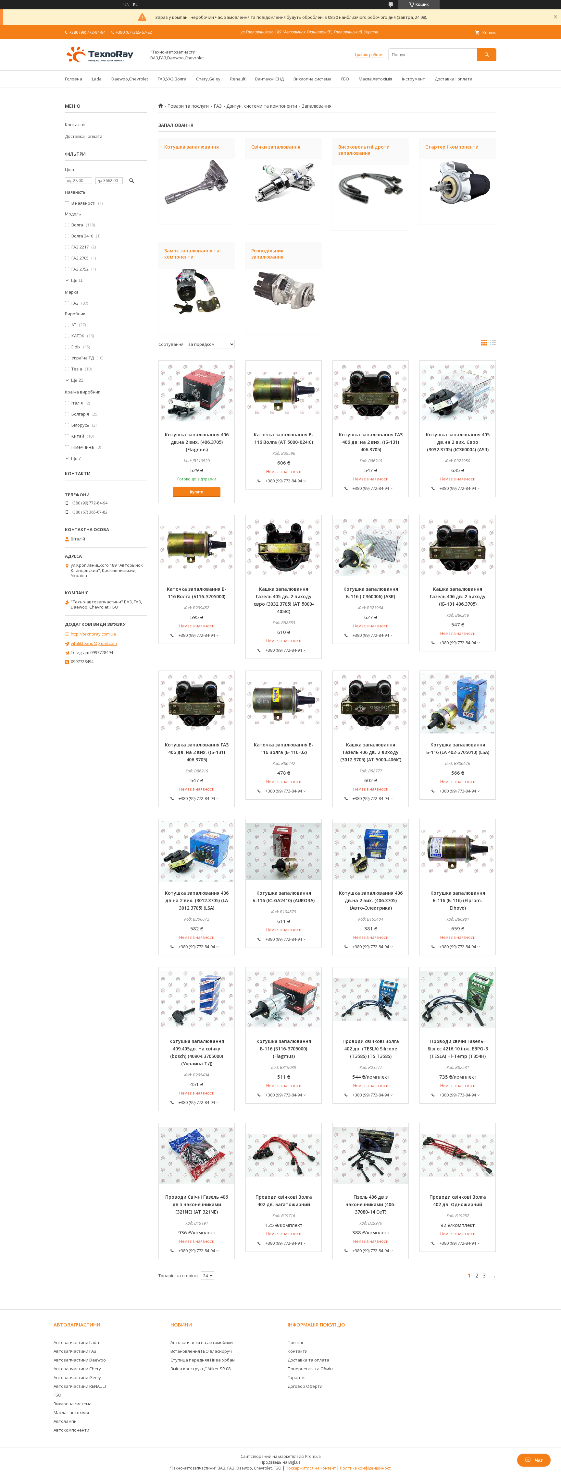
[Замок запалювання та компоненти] (196, 301)
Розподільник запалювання (267, 254)
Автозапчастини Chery (77, 1369)
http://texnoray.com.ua (93, 633)
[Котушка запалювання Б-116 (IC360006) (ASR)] (370, 547)
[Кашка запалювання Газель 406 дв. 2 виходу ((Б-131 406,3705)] (457, 547)
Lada (97, 79)
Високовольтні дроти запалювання (364, 150)
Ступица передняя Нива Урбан (202, 1360)
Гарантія (296, 1377)
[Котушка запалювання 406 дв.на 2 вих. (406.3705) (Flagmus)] (196, 393)
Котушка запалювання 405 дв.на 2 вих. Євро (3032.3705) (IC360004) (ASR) (458, 442)
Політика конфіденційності (366, 1468)
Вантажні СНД (269, 79)
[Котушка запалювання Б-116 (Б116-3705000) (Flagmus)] (283, 999)
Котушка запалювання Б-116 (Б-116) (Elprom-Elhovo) (457, 900)
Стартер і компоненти (452, 147)
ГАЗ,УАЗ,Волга (172, 79)
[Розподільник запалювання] (283, 301)
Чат (539, 1460)
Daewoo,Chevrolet (129, 79)
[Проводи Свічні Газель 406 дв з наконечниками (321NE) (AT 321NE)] (196, 1155)
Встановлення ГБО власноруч (201, 1351)
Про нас (296, 1342)
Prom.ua (313, 1456)
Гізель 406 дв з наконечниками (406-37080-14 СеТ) (370, 1204)
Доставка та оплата (308, 1360)
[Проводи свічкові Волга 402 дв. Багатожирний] (283, 1155)
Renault (237, 79)
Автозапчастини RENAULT (80, 1386)
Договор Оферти (305, 1386)
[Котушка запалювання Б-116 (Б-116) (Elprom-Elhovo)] (457, 851)
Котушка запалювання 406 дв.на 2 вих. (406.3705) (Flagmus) (197, 442)
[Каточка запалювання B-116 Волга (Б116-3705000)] (196, 547)
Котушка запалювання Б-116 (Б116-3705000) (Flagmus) (283, 1048)
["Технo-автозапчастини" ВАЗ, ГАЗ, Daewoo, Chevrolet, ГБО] (104, 62)
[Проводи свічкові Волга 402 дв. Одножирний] (457, 1155)
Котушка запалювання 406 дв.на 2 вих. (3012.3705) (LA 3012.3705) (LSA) (197, 900)
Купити (196, 492)
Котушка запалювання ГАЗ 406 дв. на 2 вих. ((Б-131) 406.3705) (371, 442)
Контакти (75, 124)
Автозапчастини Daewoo (80, 1360)
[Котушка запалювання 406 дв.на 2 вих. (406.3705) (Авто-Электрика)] (370, 851)
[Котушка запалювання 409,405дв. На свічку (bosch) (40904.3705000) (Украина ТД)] (196, 999)
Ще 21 (77, 380)
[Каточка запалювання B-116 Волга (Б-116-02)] (283, 703)
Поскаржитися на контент (311, 1468)
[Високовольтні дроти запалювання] (370, 197)
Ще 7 (76, 458)
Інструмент (413, 79)
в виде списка (493, 344)
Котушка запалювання (191, 147)
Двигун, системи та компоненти (261, 106)
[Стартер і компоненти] (457, 191)
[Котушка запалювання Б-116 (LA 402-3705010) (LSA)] (457, 703)
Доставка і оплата (453, 79)
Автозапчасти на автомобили (201, 1342)
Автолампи (65, 1421)
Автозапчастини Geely (77, 1377)
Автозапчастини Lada (76, 1342)
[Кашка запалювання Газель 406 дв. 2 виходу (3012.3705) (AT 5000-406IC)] (370, 703)
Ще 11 (77, 280)
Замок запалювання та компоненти (191, 254)
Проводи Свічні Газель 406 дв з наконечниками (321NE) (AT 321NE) (196, 1204)
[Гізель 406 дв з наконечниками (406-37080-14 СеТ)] (370, 1155)
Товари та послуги (188, 106)
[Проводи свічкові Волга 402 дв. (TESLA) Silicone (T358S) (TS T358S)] (370, 999)
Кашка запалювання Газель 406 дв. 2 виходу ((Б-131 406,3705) (458, 596)
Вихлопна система (312, 79)
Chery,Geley (208, 79)
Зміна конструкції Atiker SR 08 (200, 1369)
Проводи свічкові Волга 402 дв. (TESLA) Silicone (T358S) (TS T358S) (371, 1048)
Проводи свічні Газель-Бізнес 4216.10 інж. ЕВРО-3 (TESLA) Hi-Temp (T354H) (458, 1048)
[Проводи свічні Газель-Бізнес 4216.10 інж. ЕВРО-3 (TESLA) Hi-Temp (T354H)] (457, 999)
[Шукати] (486, 54)
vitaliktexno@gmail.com (94, 643)
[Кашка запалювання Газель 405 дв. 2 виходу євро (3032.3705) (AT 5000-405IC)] (283, 547)
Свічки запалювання (275, 147)
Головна (73, 79)
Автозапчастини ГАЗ (75, 1351)
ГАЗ (218, 106)
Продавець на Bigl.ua (280, 1462)
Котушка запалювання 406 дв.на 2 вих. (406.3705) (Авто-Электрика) (371, 900)
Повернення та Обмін (310, 1369)
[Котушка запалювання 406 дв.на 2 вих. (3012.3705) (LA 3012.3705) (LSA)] (196, 851)
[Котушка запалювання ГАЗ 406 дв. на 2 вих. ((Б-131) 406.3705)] (370, 393)
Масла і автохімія (71, 1412)
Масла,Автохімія (375, 79)
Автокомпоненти (71, 1430)
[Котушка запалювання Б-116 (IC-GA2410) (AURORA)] (283, 851)
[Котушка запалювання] (196, 191)
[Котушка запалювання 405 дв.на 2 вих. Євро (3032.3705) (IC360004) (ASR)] (457, 393)
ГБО (345, 79)
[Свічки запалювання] (283, 191)
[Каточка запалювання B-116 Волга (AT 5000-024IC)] (283, 393)
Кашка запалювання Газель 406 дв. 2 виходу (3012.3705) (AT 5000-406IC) (370, 752)
